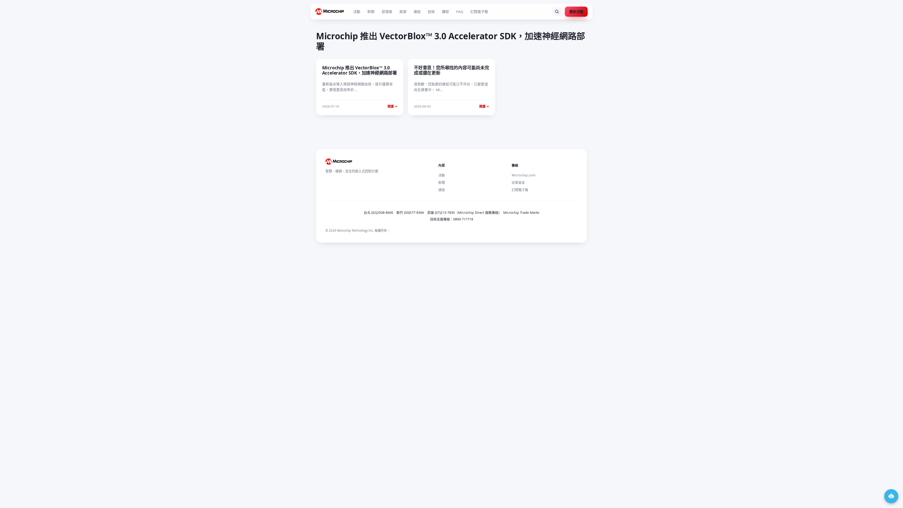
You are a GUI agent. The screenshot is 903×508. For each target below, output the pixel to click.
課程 (445, 11)
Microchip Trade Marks (521, 212)
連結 (417, 11)
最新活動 (576, 11)
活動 (356, 11)
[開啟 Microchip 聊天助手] (891, 496)
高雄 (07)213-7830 (441, 212)
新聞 (370, 11)
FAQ (459, 11)
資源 (402, 11)
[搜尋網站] (557, 11)
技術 (431, 11)
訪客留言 (518, 182)
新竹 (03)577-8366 (410, 212)
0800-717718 (463, 219)
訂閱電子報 (479, 11)
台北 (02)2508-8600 (378, 212)
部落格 (387, 11)
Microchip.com (523, 175)
